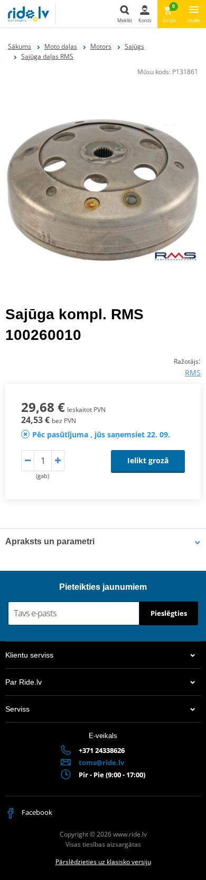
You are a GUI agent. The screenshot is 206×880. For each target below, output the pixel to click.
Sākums (19, 46)
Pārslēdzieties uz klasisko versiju (103, 861)
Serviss (17, 709)
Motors (100, 46)
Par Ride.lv (23, 682)
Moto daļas (60, 46)
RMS (193, 372)
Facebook (36, 812)
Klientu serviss (29, 655)
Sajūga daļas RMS (47, 56)
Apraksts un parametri (50, 541)
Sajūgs (134, 46)
